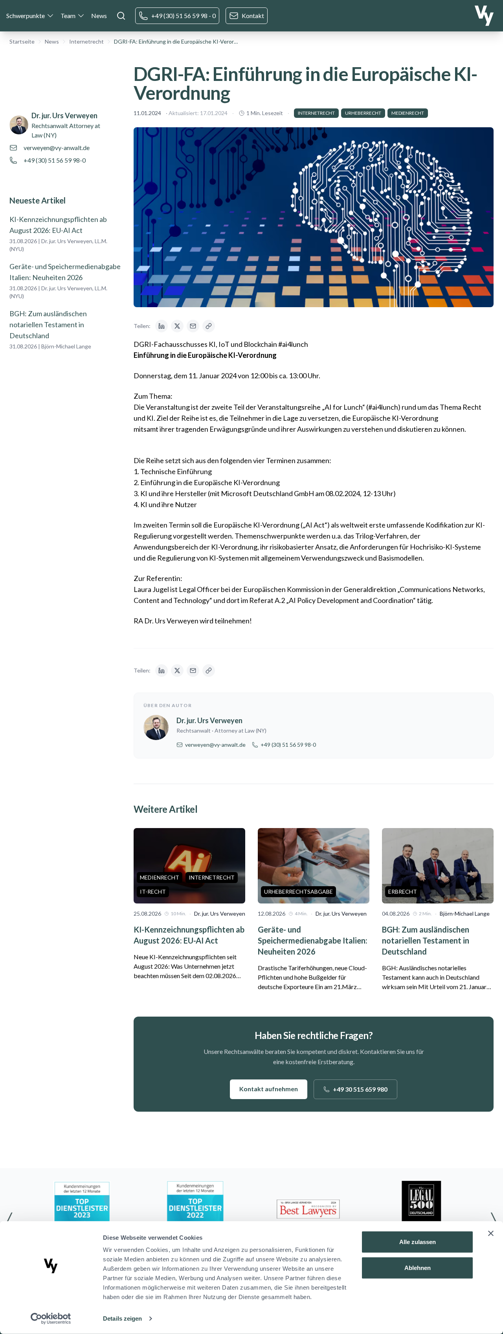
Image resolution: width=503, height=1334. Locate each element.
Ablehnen (417, 1267)
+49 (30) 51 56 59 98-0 (55, 160)
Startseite (22, 41)
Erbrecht (402, 891)
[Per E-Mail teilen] (193, 326)
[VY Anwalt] (484, 15)
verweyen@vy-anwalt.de (57, 147)
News (99, 15)
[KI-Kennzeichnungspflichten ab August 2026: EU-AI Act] (189, 865)
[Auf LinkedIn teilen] (161, 326)
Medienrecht (407, 113)
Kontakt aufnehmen (268, 1088)
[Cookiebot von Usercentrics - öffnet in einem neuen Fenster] (51, 1319)
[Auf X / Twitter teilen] (177, 326)
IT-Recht (153, 891)
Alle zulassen (417, 1242)
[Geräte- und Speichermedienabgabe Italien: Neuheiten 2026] (313, 865)
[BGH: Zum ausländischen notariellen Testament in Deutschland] (438, 865)
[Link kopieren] (208, 326)
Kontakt (253, 15)
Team (68, 15)
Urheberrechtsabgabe (298, 891)
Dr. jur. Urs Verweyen (64, 115)
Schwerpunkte (25, 15)
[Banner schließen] (491, 1233)
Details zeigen (122, 1318)
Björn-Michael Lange (66, 346)
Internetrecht (86, 41)
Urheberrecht (363, 113)
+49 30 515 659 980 (360, 1089)
